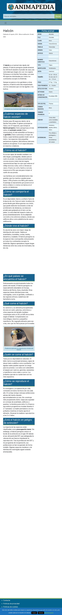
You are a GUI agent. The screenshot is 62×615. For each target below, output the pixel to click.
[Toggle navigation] (5, 23)
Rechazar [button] (41, 612)
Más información (48, 612)
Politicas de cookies (10, 607)
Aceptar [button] (34, 612)
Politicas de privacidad (11, 604)
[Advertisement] (19, 51)
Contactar (6, 600)
